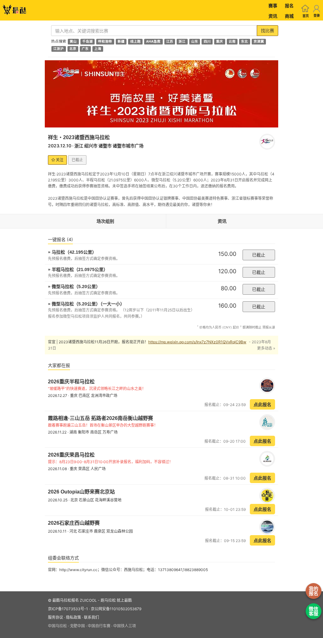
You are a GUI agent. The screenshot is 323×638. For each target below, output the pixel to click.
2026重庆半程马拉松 (71, 381)
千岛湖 (87, 41)
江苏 (169, 41)
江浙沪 (58, 49)
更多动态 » (266, 348)
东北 (244, 41)
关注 (59, 159)
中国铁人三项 (124, 625)
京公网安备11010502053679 (116, 608)
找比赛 (267, 30)
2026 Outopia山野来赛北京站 (81, 491)
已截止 (258, 254)
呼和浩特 (105, 41)
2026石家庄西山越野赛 (74, 523)
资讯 (272, 16)
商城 (289, 16)
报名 (289, 5)
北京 (72, 49)
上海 (97, 49)
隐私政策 (73, 617)
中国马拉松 (57, 625)
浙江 (182, 41)
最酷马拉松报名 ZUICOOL (74, 600)
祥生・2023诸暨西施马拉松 (79, 137)
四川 (207, 41)
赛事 (272, 5)
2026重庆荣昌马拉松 (71, 455)
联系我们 (91, 617)
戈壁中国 (77, 625)
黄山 (73, 41)
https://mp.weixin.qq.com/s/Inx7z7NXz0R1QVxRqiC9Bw (197, 342)
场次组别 (105, 221)
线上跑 (135, 41)
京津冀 (259, 41)
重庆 (219, 41)
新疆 (121, 41)
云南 (232, 41)
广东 (85, 49)
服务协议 (55, 617)
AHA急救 (153, 41)
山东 (194, 41)
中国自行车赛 (99, 625)
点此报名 (262, 404)
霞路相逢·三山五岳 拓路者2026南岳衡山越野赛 (100, 418)
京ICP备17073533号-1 (68, 608)
